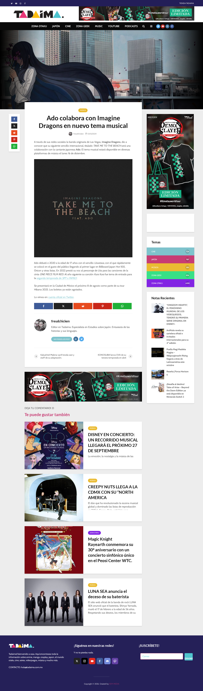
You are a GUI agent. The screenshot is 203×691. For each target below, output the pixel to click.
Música (83, 110)
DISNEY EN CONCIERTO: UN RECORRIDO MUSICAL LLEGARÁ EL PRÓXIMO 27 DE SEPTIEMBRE (113, 442)
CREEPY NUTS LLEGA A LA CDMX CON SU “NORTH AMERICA (113, 492)
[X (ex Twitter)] (77, 661)
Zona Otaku (94, 533)
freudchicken (78, 134)
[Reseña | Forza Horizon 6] (157, 374)
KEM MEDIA (114, 684)
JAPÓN (56, 26)
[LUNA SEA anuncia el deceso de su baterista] (54, 601)
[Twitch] (115, 661)
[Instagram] (84, 661)
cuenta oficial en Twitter (61, 297)
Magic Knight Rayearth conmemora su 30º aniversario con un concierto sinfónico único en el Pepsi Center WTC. (111, 549)
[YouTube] (92, 661)
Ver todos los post (62, 339)
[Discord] (107, 661)
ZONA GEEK (83, 26)
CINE (68, 26)
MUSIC (99, 26)
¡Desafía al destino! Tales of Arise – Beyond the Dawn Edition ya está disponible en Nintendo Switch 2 (178, 390)
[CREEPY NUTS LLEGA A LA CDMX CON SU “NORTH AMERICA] (54, 497)
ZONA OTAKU (39, 26)
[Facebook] (100, 661)
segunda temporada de (57, 278)
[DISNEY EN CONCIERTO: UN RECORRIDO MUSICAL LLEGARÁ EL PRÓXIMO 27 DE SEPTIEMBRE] (54, 445)
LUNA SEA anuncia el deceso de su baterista (108, 594)
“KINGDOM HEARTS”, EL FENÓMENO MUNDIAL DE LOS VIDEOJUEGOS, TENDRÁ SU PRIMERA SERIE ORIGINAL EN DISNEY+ (177, 314)
